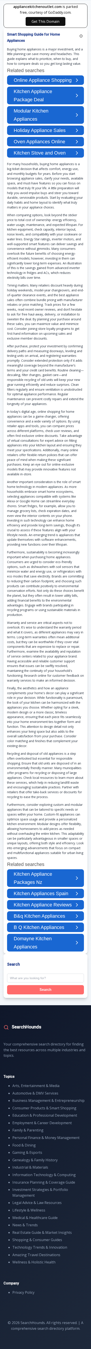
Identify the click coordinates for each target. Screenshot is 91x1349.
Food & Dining (24, 1145)
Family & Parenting (28, 1130)
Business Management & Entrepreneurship (48, 1100)
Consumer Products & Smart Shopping (44, 1108)
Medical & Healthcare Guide (35, 1217)
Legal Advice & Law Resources (37, 1202)
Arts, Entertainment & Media (35, 1085)
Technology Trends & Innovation (39, 1247)
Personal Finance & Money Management (46, 1137)
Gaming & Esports (27, 1152)
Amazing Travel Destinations (36, 1254)
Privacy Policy (23, 1292)
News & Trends (25, 1225)
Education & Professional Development (44, 1115)
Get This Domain (45, 21)
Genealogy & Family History (35, 1160)
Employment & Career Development (42, 1122)
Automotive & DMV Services (35, 1093)
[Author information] (81, 36)
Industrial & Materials (30, 1167)
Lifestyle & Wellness (28, 1210)
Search (45, 990)
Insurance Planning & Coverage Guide (43, 1182)
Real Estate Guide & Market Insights (42, 1232)
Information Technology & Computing (44, 1174)
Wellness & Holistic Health (33, 1262)
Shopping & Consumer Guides (37, 1239)
